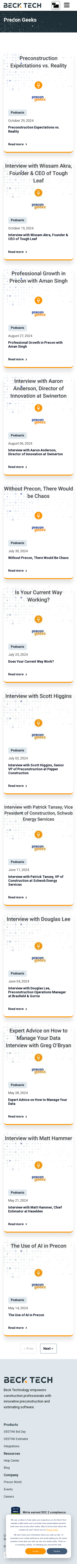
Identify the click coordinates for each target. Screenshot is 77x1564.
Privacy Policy (52, 1530)
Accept (35, 1551)
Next (48, 1348)
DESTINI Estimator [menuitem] (16, 1439)
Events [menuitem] (8, 1489)
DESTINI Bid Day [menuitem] (15, 1431)
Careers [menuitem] (9, 1496)
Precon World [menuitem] (12, 1482)
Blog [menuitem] (7, 1467)
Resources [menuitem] (12, 1453)
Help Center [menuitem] (11, 1460)
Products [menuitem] (11, 1425)
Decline (57, 1551)
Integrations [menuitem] (11, 1446)
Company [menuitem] (11, 1475)
